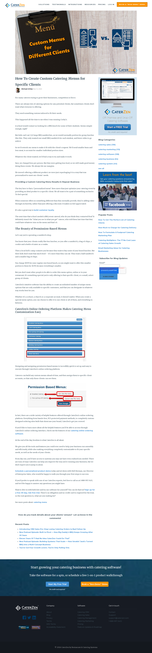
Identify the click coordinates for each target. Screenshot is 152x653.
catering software (108, 154)
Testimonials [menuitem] (59, 4)
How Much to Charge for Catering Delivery (117, 228)
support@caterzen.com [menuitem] (119, 618)
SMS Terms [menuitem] (51, 624)
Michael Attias (27, 89)
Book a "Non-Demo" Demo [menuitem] (132, 4)
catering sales (107, 145)
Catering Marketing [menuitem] (86, 621)
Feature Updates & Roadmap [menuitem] (90, 627)
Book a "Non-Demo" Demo (95, 584)
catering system (107, 164)
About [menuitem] (49, 612)
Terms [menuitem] (49, 621)
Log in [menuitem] (111, 4)
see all (101, 168)
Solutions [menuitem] (44, 4)
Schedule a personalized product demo (33, 471)
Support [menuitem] (112, 615)
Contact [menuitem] (112, 612)
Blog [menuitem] (48, 615)
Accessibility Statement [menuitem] (55, 627)
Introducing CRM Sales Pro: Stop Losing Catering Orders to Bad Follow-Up (52, 529)
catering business (108, 159)
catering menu (40, 502)
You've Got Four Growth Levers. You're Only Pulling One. (44, 548)
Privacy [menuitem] (49, 618)
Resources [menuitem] (90, 4)
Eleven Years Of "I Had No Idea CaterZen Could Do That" (44, 538)
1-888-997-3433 (115, 621)
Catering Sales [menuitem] (83, 615)
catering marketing (109, 149)
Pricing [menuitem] (102, 4)
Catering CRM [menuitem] (83, 612)
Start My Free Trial (57, 584)
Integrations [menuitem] (75, 4)
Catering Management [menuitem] (87, 618)
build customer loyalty (44, 210)
